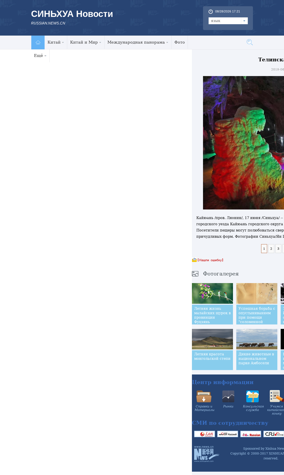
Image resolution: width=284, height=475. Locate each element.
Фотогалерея (221, 274)
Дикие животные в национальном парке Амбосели (256, 358)
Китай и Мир (84, 42)
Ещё (38, 55)
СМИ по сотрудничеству (230, 423)
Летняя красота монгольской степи (212, 356)
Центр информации (223, 382)
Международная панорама (136, 42)
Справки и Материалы (204, 408)
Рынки (228, 406)
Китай (54, 42)
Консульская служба (253, 408)
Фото (179, 42)
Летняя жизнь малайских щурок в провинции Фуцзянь (212, 315)
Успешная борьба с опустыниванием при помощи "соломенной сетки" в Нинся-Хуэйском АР (257, 319)
